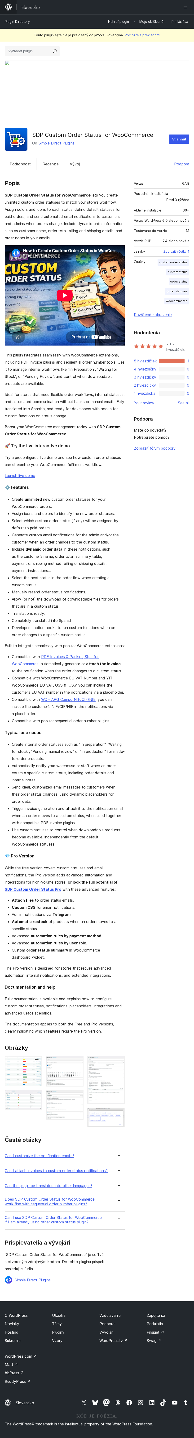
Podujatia (155, 1323)
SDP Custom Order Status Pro (33, 889)
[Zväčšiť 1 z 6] (35, 1062)
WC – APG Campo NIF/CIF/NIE (68, 699)
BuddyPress (18, 1381)
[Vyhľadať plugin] (55, 51)
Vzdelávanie (110, 1315)
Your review (144, 402)
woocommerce (176, 301)
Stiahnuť (179, 139)
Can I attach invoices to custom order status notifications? (56, 1171)
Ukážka (59, 1315)
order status (178, 281)
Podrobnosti (20, 164)
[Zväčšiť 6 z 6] (118, 1114)
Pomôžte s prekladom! (142, 35)
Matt (11, 1364)
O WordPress (16, 1315)
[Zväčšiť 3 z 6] (77, 1062)
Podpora (181, 164)
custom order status (173, 262)
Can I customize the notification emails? (39, 1156)
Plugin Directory (17, 21)
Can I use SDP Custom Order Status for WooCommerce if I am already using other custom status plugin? (53, 1219)
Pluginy (58, 1332)
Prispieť (155, 1332)
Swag (154, 1340)
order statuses (177, 291)
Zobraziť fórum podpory (155, 448)
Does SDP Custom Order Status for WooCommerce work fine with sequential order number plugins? (50, 1201)
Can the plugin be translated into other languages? (48, 1185)
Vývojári (106, 1332)
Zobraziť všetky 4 (176, 251)
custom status (177, 272)
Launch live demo (20, 475)
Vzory (57, 1340)
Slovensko (25, 1402)
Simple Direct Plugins (57, 143)
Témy (57, 1323)
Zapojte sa (156, 1315)
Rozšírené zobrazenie (153, 314)
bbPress (14, 1373)
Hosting (11, 1332)
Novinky (12, 1323)
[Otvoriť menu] (186, 7)
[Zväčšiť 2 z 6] (35, 1096)
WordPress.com (21, 1356)
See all (183, 402)
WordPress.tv (113, 1340)
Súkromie (13, 1340)
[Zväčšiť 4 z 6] (77, 1096)
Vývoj (75, 164)
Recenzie (51, 164)
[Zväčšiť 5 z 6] (118, 1062)
